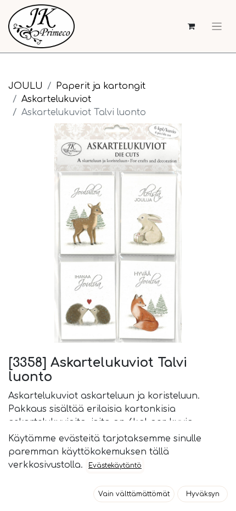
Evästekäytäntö (115, 465)
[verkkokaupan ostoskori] (191, 26)
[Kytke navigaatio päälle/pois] (217, 26)
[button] (134, 494)
